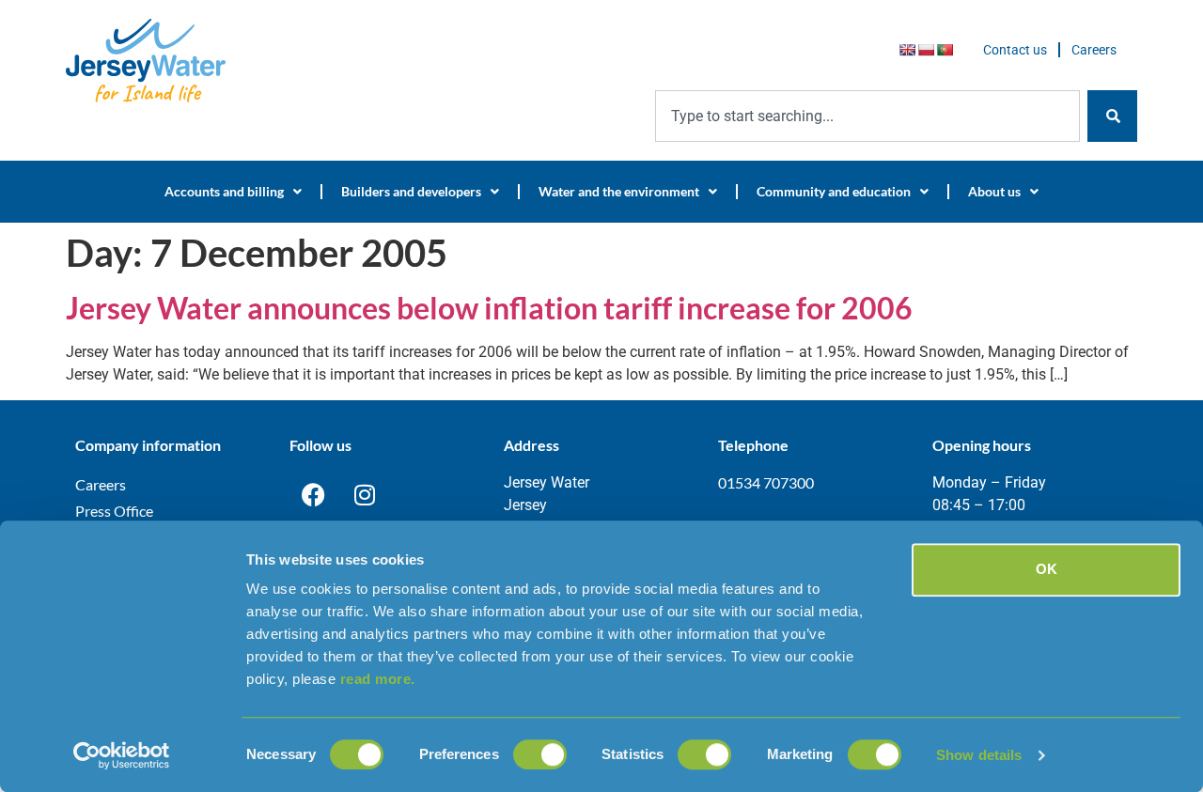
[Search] (1112, 116)
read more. (377, 679)
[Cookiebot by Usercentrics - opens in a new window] (121, 755)
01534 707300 (766, 482)
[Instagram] (364, 495)
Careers (1094, 49)
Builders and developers (411, 191)
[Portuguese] (944, 49)
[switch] (540, 754)
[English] (906, 49)
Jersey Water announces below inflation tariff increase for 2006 (489, 307)
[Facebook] (312, 495)
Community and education (834, 191)
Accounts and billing (224, 191)
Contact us (1015, 49)
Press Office (114, 511)
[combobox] (867, 116)
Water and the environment (619, 191)
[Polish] (925, 49)
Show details (979, 755)
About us (994, 191)
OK (1046, 569)
